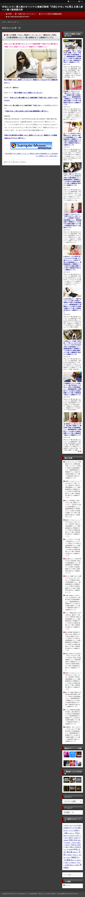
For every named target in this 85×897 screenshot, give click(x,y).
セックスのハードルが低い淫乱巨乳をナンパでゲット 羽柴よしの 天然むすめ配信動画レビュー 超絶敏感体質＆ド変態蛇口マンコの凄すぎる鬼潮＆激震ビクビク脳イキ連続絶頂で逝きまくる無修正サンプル (73, 547)
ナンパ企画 (73, 830)
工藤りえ (67, 847)
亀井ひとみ (66, 835)
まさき (71, 825)
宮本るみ (74, 842)
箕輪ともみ (68, 862)
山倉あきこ (68, 844)
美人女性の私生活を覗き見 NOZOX (18, 16)
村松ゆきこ (75, 852)
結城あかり (74, 862)
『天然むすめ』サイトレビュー (26, 14)
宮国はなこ (69, 842)
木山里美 (70, 849)
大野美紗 (65, 840)
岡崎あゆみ (74, 844)
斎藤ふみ (72, 847)
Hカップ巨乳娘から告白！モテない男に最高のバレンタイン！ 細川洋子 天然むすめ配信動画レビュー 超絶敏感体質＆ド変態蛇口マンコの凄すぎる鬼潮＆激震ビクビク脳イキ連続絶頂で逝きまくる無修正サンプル (73, 508)
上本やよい (72, 833)
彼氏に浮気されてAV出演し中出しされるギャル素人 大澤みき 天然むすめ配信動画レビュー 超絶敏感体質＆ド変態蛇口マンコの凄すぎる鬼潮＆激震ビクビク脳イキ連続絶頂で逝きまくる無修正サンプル (73, 662)
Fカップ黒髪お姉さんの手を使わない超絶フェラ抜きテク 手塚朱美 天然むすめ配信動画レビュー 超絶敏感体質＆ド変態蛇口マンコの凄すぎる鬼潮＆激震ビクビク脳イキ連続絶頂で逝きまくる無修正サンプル (73, 621)
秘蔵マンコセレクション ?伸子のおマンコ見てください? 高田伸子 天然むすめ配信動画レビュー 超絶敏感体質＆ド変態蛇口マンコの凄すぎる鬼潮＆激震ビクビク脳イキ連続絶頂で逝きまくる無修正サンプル (73, 681)
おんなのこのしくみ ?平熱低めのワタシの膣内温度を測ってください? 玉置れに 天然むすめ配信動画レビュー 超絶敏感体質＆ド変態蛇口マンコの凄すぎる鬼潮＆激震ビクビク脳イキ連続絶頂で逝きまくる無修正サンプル (73, 470)
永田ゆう (69, 854)
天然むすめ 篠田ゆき (20, 162)
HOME (10, 14)
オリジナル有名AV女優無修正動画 (51, 14)
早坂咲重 (77, 847)
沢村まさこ (75, 854)
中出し (78, 833)
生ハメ (73, 860)
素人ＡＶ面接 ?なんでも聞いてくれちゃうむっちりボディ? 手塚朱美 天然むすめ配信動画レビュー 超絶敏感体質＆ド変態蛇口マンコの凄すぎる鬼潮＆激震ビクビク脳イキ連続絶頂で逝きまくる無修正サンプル (73, 584)
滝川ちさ (68, 857)
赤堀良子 (77, 865)
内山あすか (72, 835)
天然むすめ (72, 840)
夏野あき (71, 837)
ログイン (68, 885)
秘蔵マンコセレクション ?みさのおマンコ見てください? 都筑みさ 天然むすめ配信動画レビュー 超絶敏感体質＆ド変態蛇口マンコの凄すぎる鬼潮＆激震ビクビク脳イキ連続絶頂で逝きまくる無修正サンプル (73, 489)
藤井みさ (72, 865)
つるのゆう (66, 825)
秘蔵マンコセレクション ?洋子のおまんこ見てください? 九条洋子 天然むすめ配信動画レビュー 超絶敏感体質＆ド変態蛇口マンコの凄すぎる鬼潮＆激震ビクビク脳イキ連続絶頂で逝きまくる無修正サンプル (73, 528)
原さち (66, 837)
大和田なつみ (77, 837)
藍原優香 (67, 865)
